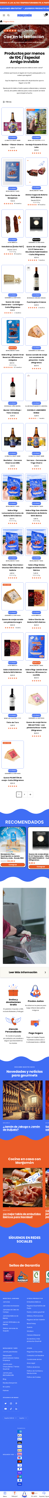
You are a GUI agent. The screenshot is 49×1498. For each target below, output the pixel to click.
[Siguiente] (30, 794)
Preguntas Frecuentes (34, 1352)
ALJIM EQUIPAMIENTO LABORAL (36, 406)
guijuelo (6, 1123)
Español (21, 1418)
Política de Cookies (34, 1377)
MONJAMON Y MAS (12, 191)
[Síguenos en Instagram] (11, 1403)
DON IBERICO (12, 242)
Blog (4, 1379)
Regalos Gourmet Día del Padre (36, 1307)
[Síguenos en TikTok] (11, 1408)
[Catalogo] (24, 1495)
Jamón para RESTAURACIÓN (8, 1374)
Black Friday (31, 1324)
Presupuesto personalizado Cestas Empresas (11, 1357)
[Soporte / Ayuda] (44, 1493)
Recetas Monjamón (10, 1383)
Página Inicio (8, 21)
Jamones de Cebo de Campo (11, 1311)
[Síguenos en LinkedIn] (16, 1408)
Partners (6, 1391)
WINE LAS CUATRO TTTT (36, 140)
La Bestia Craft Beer (12, 140)
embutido (6, 1210)
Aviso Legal (31, 1363)
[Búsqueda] (8, 15)
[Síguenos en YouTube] (5, 1408)
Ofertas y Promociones (35, 1316)
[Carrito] (45, 15)
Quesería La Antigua (36, 242)
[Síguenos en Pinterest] (16, 1403)
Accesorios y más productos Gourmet (34, 1340)
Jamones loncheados (11, 1306)
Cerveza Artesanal (33, 1335)
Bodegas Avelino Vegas (36, 298)
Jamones (6, 1302)
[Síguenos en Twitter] (5, 1403)
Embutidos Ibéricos (34, 1302)
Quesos (29, 1327)
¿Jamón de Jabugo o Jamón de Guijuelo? (21, 1128)
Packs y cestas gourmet (35, 1312)
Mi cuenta (6, 1387)
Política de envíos (33, 1367)
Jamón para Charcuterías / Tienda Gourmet (11, 1366)
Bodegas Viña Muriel (13, 406)
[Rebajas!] (15, 1493)
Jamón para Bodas (10, 1352)
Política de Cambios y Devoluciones (35, 1372)
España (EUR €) (9, 1418)
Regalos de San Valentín (36, 1320)
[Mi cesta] (34, 1493)
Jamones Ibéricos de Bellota (10, 1317)
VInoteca (30, 1331)
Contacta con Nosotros (35, 1355)
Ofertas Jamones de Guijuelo (10, 1329)
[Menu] (5, 1493)
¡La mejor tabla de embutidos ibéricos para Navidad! (22, 1215)
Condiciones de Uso (34, 1359)
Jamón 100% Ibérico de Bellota (11, 1323)
